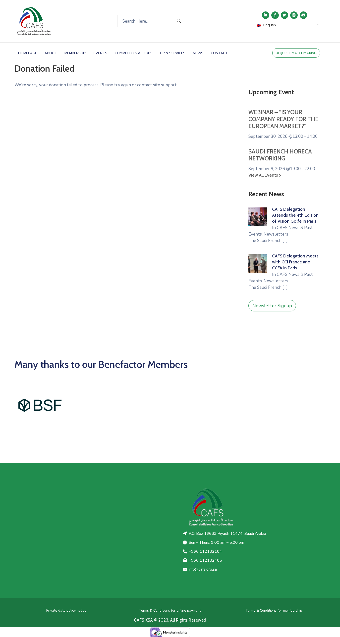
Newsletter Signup (272, 306)
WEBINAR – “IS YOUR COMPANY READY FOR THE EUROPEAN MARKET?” (283, 119)
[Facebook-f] (275, 15)
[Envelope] (303, 15)
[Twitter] (284, 15)
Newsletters (276, 234)
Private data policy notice (66, 610)
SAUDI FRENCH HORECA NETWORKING (280, 155)
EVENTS (100, 53)
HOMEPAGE (27, 53)
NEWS (198, 53)
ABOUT (51, 53)
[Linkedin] (265, 15)
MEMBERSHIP (75, 53)
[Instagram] (294, 15)
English (269, 25)
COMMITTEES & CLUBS (134, 53)
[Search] (179, 21)
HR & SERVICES (172, 53)
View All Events (263, 175)
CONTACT (219, 53)
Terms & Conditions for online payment (170, 610)
